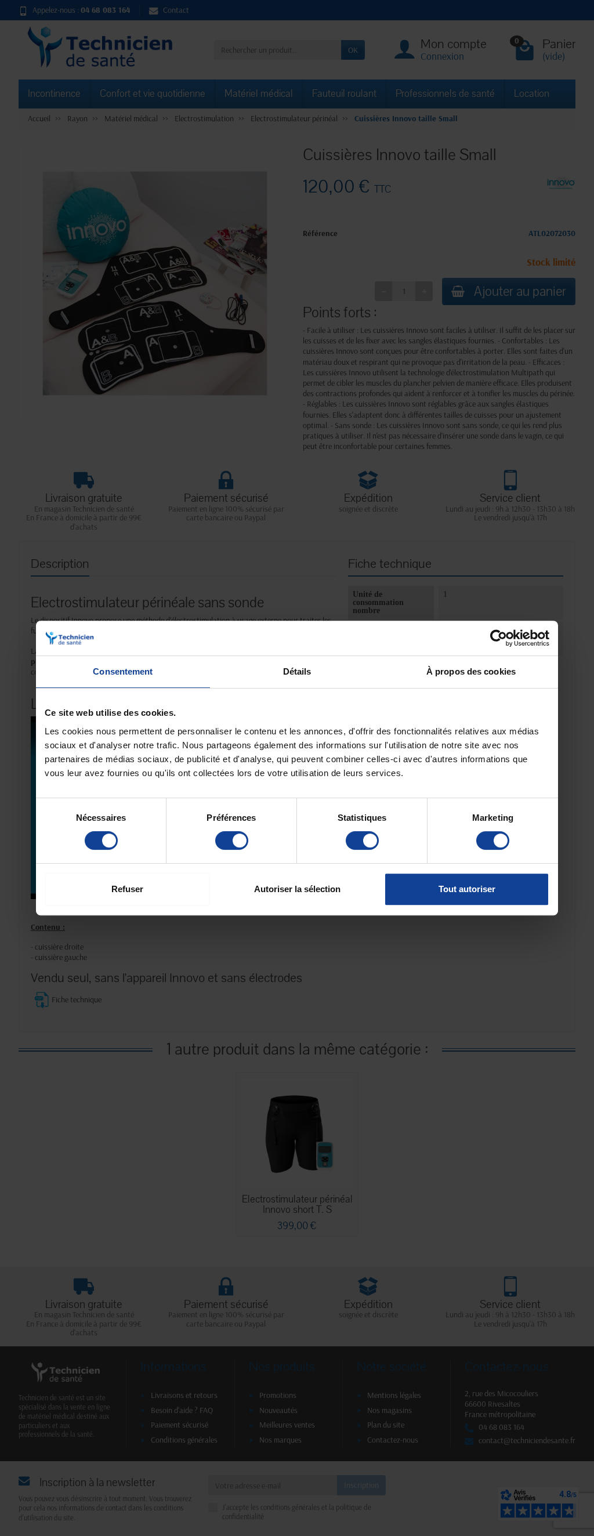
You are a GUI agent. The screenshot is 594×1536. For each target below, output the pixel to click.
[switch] (231, 840)
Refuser (127, 889)
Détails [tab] (297, 671)
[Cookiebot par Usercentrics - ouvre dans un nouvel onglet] (498, 638)
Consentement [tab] (123, 671)
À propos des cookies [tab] (471, 671)
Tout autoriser (467, 889)
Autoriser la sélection (297, 889)
